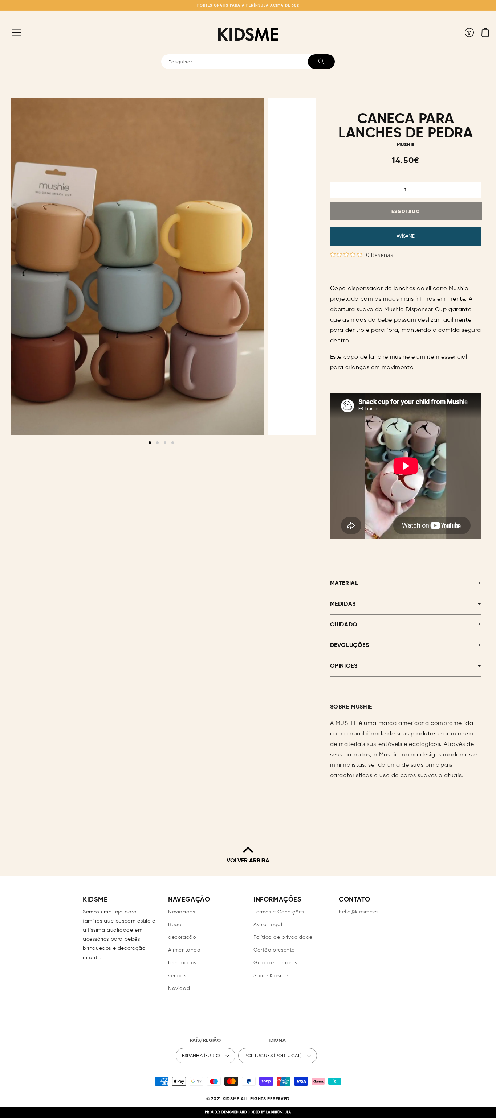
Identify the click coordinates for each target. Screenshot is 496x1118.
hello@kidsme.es (359, 912)
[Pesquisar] (321, 61)
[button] (11, 32)
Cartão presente (274, 950)
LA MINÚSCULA (278, 1112)
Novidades (181, 912)
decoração (182, 937)
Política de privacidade (283, 937)
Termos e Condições (278, 912)
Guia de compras (275, 962)
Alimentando (184, 950)
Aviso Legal (267, 924)
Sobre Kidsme (270, 975)
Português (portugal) (273, 1055)
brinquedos (182, 962)
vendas (177, 975)
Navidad (179, 988)
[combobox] (248, 61)
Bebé (174, 924)
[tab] (150, 442)
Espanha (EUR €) (201, 1055)
